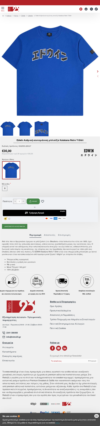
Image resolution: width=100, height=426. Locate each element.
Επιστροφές (64, 235)
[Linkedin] (64, 348)
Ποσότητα (7, 201)
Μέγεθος (6, 184)
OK (96, 416)
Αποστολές (49, 235)
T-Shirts (23, 16)
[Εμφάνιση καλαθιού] (96, 9)
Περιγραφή (35, 235)
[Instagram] (58, 348)
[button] (98, 76)
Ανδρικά (8, 16)
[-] (15, 201)
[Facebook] (52, 348)
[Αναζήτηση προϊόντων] (90, 9)
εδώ (57, 422)
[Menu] (2, 9)
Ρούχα (16, 16)
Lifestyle (30, 16)
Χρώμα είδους (8, 160)
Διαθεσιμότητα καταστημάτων (14, 226)
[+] (23, 201)
